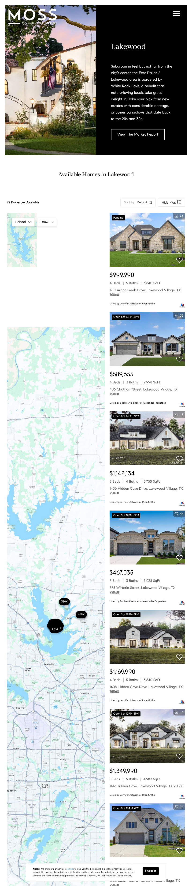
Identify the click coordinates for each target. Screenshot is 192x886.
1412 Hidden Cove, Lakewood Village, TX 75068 (146, 786)
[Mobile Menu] (176, 14)
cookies (70, 868)
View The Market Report (137, 134)
